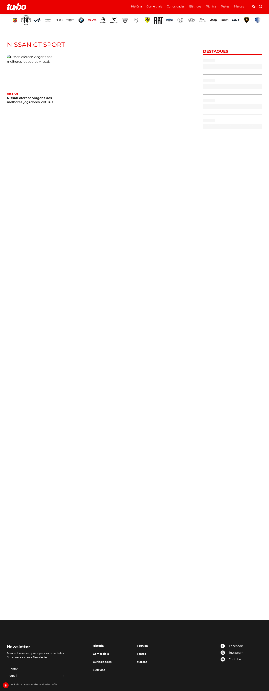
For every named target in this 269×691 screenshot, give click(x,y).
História (136, 6)
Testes (225, 6)
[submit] (63, 676)
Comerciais (154, 6)
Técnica (211, 6)
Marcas (239, 6)
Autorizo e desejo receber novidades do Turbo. (36, 684)
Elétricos (195, 6)
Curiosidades (176, 6)
